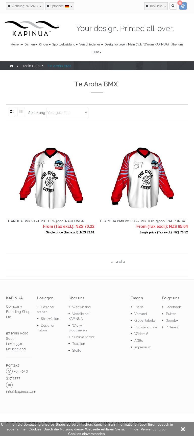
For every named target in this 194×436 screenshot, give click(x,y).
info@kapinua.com (21, 392)
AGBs (138, 341)
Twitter (171, 314)
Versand (140, 314)
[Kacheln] (12, 112)
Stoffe (76, 350)
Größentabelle (145, 320)
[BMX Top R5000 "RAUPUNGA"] (50, 169)
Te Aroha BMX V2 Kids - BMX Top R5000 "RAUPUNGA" (143, 221)
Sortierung (36, 113)
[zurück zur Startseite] (11, 66)
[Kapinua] (32, 28)
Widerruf (141, 334)
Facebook (173, 307)
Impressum (142, 347)
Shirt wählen (50, 319)
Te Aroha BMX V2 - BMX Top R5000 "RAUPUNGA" (45, 221)
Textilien (78, 344)
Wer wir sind (81, 307)
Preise (139, 307)
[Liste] (21, 112)
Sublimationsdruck (86, 337)
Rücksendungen (146, 327)
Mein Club (31, 66)
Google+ (172, 320)
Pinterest (172, 327)
